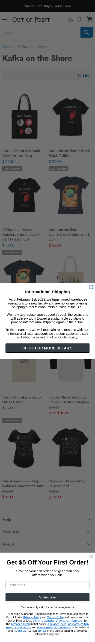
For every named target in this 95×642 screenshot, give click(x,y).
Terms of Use (55, 617)
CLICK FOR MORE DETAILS (47, 348)
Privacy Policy (32, 617)
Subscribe (47, 597)
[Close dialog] (91, 287)
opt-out (42, 630)
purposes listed (20, 624)
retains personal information (54, 627)
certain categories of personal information (58, 620)
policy (21, 630)
